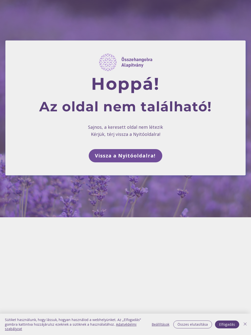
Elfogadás (227, 324)
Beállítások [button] (160, 324)
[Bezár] (245, 324)
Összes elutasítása (192, 324)
